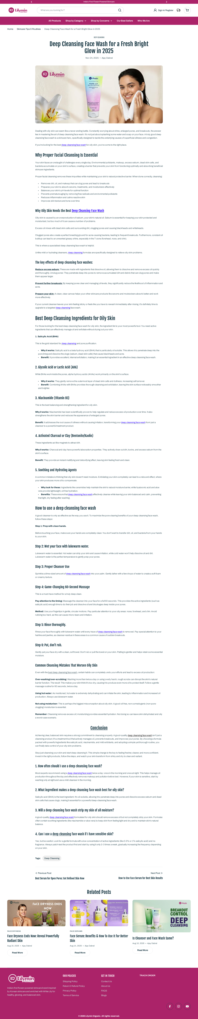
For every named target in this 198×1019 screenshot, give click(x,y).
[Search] (119, 10)
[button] (31, 2)
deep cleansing (61, 834)
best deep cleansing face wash (62, 672)
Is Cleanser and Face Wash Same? (153, 938)
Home (10, 29)
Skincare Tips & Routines (29, 29)
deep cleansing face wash (140, 735)
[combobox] (80, 10)
